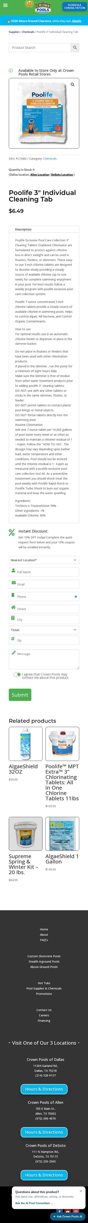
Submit (20, 694)
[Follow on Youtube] (67, 1212)
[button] (72, 84)
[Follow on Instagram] (76, 1212)
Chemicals (28, 32)
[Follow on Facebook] (59, 1212)
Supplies (14, 32)
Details (76, 21)
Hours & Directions (44, 1089)
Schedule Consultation (74, 6)
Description (23, 229)
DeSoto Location (62, 174)
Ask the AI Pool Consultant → (34, 1203)
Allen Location (39, 174)
